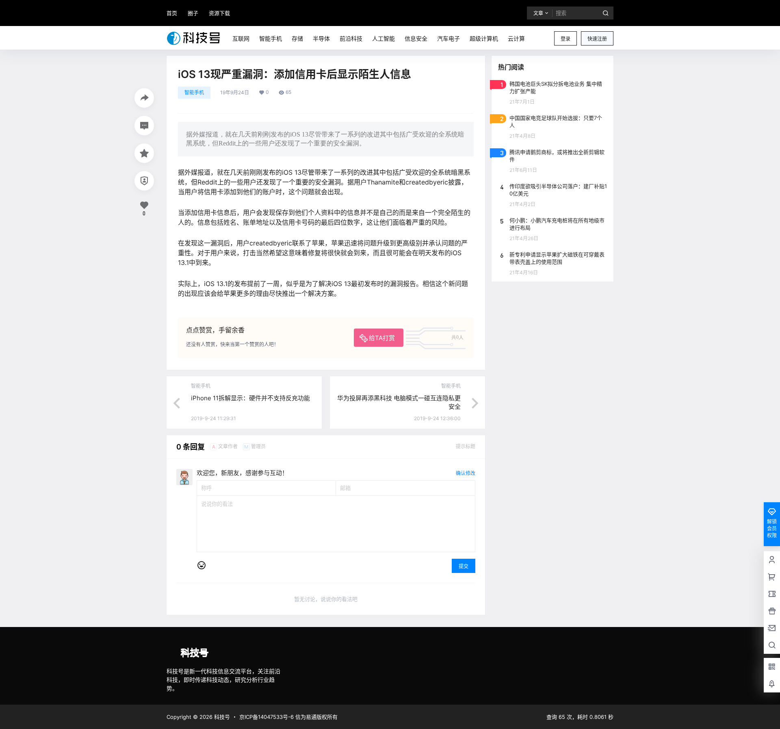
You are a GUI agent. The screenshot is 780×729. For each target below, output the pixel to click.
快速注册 (597, 39)
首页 (172, 13)
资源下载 (219, 13)
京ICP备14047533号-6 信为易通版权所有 (288, 717)
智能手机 (194, 92)
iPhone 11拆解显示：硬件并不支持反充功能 (250, 398)
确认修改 (465, 473)
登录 (565, 39)
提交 (463, 566)
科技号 (221, 717)
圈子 (193, 13)
